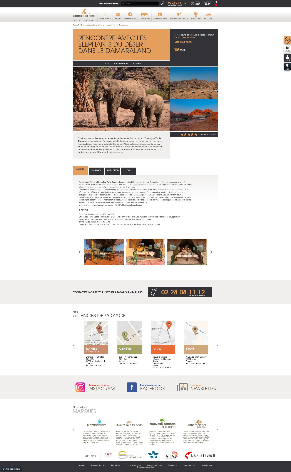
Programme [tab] (96, 170)
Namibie (137, 63)
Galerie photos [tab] (113, 170)
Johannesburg (121, 63)
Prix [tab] (128, 170)
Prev (80, 252)
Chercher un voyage (108, 3)
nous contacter (188, 37)
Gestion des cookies (11, 469)
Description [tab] (80, 169)
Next (211, 252)
